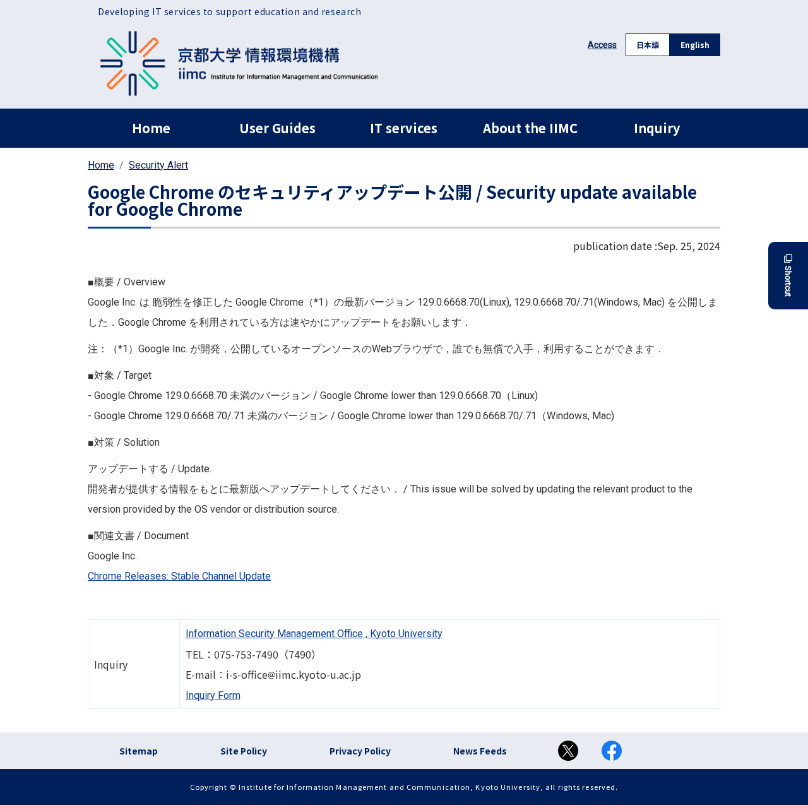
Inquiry (657, 128)
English (695, 44)
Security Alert (158, 165)
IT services (403, 128)
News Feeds (480, 750)
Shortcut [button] (788, 281)
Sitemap (138, 750)
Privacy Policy (360, 750)
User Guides (277, 128)
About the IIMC (530, 128)
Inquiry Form (213, 695)
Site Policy (243, 750)
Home (151, 128)
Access (602, 45)
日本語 (647, 44)
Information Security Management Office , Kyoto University (314, 634)
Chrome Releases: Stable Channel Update (179, 576)
